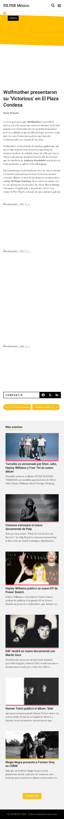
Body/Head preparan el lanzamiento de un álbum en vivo (18, 407)
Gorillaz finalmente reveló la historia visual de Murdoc (47, 407)
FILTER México (16, 5)
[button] (53, 5)
